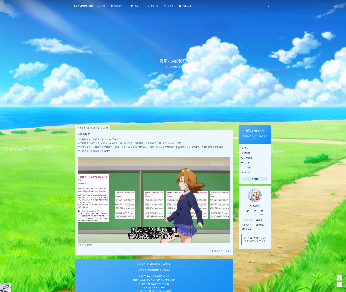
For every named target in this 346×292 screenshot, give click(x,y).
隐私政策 (151, 264)
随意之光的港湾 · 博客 (83, 6)
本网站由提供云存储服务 (154, 283)
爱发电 (247, 167)
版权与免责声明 (163, 264)
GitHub (247, 229)
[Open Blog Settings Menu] (339, 284)
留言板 (247, 162)
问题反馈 (152, 269)
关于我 (247, 172)
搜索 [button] (255, 179)
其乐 (247, 224)
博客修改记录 (163, 269)
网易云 (261, 224)
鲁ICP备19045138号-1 (154, 287)
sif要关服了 (84, 134)
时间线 (247, 153)
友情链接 (248, 157)
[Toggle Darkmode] (339, 278)
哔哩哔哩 (248, 220)
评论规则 (141, 264)
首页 (246, 148)
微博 (260, 220)
